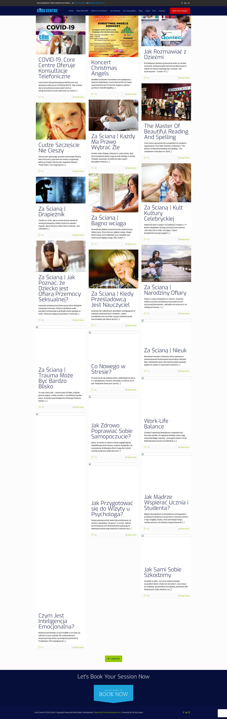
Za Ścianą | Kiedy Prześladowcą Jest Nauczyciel (112, 299)
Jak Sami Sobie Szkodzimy (162, 572)
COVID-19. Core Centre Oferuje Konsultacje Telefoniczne (56, 68)
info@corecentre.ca (97, 3)
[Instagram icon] (189, 3)
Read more (79, 97)
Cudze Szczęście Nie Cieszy (59, 147)
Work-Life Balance (156, 423)
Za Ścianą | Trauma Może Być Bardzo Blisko (55, 378)
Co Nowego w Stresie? (108, 369)
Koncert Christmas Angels (104, 68)
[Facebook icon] (182, 3)
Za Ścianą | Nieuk (165, 350)
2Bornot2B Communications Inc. (107, 712)
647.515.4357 (79, 3)
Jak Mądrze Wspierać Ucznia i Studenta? (166, 502)
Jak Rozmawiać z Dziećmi (165, 54)
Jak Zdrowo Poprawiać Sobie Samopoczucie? (112, 431)
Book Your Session (179, 11)
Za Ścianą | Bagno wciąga (108, 220)
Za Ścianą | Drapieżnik (52, 211)
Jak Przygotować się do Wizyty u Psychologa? (112, 508)
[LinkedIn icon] (185, 3)
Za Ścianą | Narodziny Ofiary (165, 290)
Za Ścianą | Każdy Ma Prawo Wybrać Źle (113, 142)
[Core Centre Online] (47, 10)
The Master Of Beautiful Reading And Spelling (166, 131)
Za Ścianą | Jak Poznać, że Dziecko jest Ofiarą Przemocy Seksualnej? (59, 288)
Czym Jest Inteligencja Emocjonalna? (56, 621)
